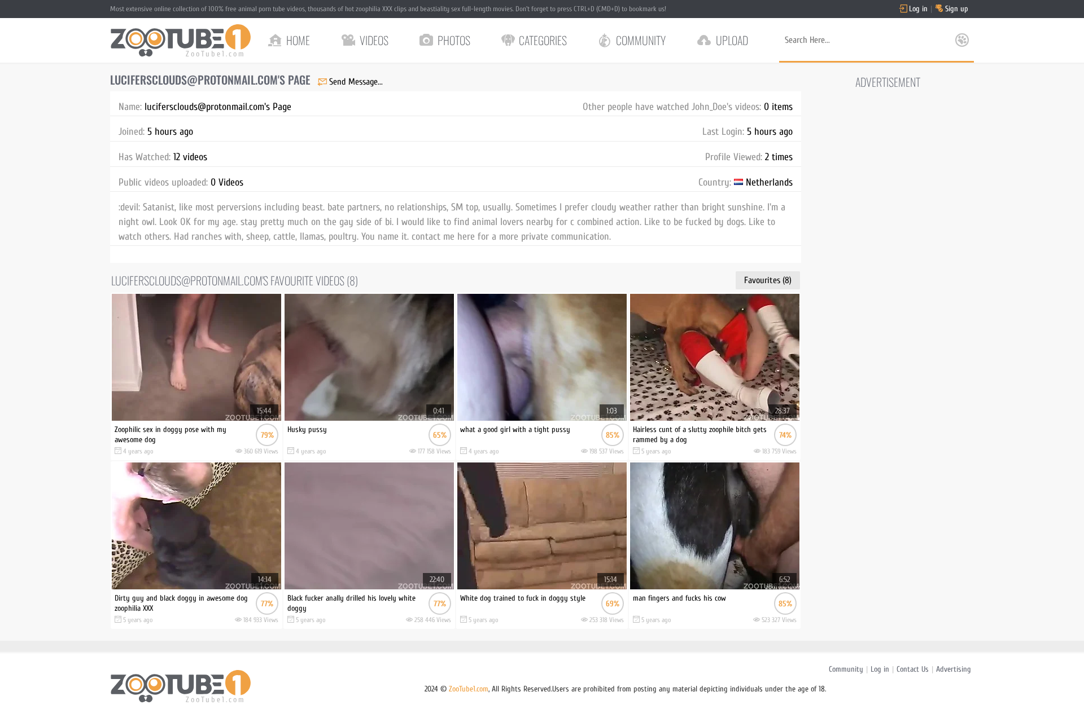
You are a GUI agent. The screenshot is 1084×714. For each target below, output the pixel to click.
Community (846, 669)
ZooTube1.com (468, 689)
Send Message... (356, 82)
